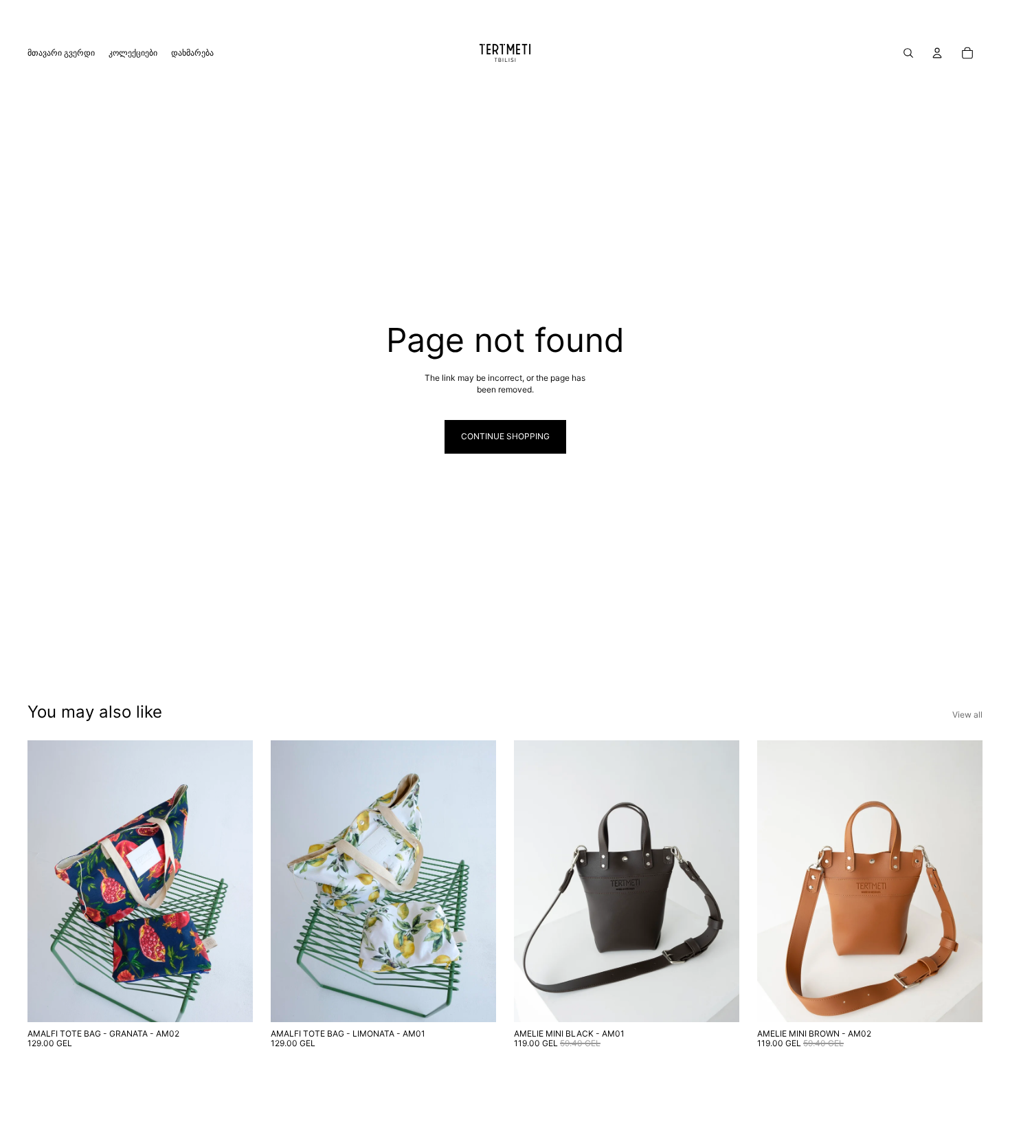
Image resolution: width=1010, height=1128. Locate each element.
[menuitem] (61, 53)
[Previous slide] (48, 881)
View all (967, 714)
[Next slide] (232, 881)
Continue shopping (505, 436)
